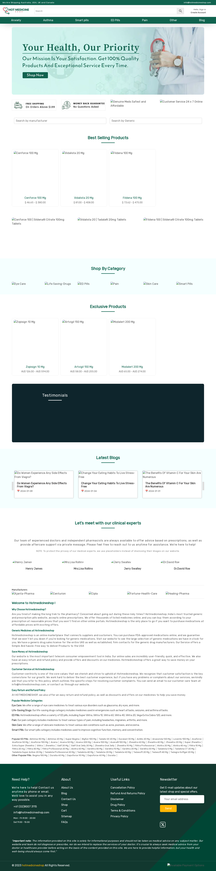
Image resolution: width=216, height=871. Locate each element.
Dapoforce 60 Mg (96, 755)
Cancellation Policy (123, 787)
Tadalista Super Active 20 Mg (27, 752)
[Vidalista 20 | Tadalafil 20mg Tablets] (108, 234)
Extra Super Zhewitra (23, 745)
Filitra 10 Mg (195, 745)
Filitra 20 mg (18, 748)
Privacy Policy (119, 816)
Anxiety (16, 20)
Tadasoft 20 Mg (141, 752)
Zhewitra (50, 745)
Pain (145, 20)
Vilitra (40, 745)
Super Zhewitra (193, 742)
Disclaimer (117, 799)
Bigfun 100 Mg (89, 739)
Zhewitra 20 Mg (174, 742)
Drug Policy (118, 804)
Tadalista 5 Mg (165, 748)
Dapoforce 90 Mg (76, 755)
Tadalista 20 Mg (104, 752)
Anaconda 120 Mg (161, 739)
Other (173, 20)
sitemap (66, 816)
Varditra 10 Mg (112, 748)
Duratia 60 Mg (57, 755)
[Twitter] (182, 824)
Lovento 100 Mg (181, 739)
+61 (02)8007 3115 (25, 806)
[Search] (109, 11)
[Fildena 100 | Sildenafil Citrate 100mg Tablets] (174, 234)
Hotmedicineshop (132, 660)
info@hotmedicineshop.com (29, 684)
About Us (67, 787)
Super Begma (72, 739)
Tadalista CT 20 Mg (184, 748)
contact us (57, 684)
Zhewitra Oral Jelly (104, 745)
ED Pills (115, 20)
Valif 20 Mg (63, 745)
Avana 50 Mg (67, 742)
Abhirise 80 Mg (37, 739)
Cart (64, 810)
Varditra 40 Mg (94, 748)
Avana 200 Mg (83, 742)
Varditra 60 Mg (147, 748)
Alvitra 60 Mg (78, 748)
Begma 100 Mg (40, 755)
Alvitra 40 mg (180, 745)
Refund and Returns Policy (128, 793)
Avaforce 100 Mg (39, 742)
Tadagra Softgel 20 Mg (182, 752)
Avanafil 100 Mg (118, 742)
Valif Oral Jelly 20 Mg (81, 745)
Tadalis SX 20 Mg (107, 739)
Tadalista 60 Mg (123, 752)
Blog (202, 20)
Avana (54, 742)
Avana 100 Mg (100, 742)
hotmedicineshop (33, 865)
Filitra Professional (145, 745)
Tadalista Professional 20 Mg (60, 752)
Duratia (112, 755)
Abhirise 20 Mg (55, 739)
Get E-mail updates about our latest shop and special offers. (179, 789)
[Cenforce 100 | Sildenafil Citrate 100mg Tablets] (42, 234)
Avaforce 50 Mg (20, 742)
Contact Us (68, 799)
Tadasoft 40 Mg (160, 752)
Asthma (48, 20)
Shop (64, 804)
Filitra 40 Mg (33, 748)
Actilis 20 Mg (143, 739)
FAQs (64, 822)
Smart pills (82, 20)
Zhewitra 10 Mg (124, 745)
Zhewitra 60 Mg (137, 742)
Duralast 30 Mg (126, 739)
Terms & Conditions (123, 810)
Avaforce (197, 739)
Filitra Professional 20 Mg (55, 748)
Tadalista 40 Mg (85, 752)
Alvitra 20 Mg (164, 745)
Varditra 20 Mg (129, 748)
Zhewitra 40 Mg (155, 742)
